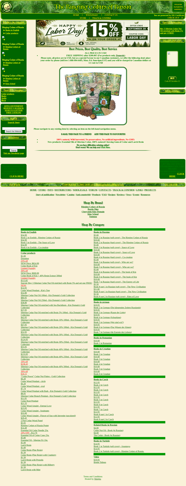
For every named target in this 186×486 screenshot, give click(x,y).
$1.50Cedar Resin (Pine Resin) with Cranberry (38, 453)
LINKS (139, 190)
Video (96, 457)
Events (136, 194)
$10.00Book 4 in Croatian (102, 362)
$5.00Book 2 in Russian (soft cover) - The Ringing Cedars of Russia (121, 236)
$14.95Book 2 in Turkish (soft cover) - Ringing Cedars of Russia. (119, 450)
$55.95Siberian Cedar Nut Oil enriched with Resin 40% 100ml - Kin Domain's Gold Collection (54, 349)
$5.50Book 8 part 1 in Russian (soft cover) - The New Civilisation (120, 285)
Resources (145, 194)
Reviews (121, 194)
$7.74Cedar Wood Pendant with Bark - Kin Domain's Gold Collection (48, 389)
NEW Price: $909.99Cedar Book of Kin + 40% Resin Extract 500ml (41, 274)
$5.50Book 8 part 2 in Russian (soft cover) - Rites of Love (116, 295)
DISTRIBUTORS (63, 190)
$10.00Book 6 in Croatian (102, 372)
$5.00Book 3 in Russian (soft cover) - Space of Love (114, 246)
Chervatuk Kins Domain (93, 212)
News (128, 194)
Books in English (28, 232)
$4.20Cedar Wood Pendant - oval (33, 385)
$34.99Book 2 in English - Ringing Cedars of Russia (40, 236)
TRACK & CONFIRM (123, 190)
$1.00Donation (25, 257)
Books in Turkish (102, 441)
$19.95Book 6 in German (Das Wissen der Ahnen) (112, 326)
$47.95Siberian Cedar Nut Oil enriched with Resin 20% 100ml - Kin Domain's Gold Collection (54, 327)
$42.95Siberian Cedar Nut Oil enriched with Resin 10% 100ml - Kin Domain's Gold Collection (54, 319)
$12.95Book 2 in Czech (101, 383)
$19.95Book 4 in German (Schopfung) (107, 316)
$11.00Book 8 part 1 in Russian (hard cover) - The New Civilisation (120, 290)
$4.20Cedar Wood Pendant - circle (33, 380)
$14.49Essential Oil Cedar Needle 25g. (34, 429)
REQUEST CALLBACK (14, 108)
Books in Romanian (103, 338)
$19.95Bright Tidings (100, 461)
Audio (3, 98)
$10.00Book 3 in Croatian (102, 358)
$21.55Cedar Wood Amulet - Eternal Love (36, 404)
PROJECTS (150, 190)
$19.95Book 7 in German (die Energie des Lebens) (113, 331)
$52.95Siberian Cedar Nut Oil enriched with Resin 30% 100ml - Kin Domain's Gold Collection (54, 334)
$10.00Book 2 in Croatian (102, 353)
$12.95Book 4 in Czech (101, 393)
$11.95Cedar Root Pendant (29, 399)
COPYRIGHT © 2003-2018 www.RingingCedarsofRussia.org (93, 184)
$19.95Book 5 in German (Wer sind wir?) (109, 321)
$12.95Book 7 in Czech (101, 408)
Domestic (120, 55)
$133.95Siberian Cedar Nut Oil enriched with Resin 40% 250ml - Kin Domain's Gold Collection (54, 356)
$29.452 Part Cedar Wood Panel (32, 419)
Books (3, 96)
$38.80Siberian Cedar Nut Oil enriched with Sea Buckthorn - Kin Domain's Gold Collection (53, 305)
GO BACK (15, 184)
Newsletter (60, 194)
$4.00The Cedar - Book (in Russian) (107, 434)
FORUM (93, 190)
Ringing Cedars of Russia (93, 207)
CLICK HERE (17, 176)
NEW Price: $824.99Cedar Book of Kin (30, 264)
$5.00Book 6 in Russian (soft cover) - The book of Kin (115, 270)
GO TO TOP (171, 184)
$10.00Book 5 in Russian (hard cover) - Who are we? (114, 265)
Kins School (93, 214)
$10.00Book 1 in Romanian (103, 342)
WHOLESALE (80, 190)
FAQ (104, 194)
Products (96, 194)
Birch (3, 100)
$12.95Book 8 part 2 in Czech (104, 418)
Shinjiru (97, 479)
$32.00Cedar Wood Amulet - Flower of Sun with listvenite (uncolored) (48, 414)
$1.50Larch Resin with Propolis (32, 458)
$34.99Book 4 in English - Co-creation (34, 246)
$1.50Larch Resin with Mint (30, 468)
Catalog (70, 194)
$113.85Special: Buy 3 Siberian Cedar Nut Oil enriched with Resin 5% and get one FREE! (56, 281)
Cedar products (7, 94)
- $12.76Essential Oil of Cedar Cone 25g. (35, 434)
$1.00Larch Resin (26, 444)
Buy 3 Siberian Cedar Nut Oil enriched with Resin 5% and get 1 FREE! (171, 31)
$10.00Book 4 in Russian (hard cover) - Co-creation (113, 256)
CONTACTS (105, 190)
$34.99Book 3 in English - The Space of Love (38, 241)
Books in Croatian (102, 349)
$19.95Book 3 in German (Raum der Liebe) (110, 311)
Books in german (101, 302)
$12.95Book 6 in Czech (101, 403)
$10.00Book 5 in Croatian (102, 367)
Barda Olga (93, 209)
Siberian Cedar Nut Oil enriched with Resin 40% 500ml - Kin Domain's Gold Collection (54, 365)
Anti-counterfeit (83, 194)
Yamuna (93, 216)
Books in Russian (102, 232)
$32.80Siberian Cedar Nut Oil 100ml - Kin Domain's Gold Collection (48, 294)
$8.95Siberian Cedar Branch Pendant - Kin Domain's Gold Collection (48, 394)
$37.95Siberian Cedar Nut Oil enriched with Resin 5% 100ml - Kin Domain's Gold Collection (53, 312)
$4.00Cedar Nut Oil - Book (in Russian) (108, 429)
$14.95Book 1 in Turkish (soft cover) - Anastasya (112, 445)
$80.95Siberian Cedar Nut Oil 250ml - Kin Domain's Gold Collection (48, 299)
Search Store (14, 122)
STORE (42, 190)
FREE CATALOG (13, 113)
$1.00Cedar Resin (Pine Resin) (32, 448)
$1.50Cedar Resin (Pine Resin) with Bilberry (38, 463)
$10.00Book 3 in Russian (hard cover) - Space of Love (114, 251)
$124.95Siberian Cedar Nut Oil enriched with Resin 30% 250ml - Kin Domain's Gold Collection (54, 342)
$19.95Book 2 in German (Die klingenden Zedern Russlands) (117, 306)
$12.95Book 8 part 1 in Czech (104, 413)
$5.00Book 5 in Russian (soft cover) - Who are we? (113, 261)
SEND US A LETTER (13, 110)
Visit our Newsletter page (13, 153)
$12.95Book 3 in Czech (101, 388)
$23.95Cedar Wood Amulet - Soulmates (35, 409)
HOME (33, 190)
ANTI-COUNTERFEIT (13, 106)
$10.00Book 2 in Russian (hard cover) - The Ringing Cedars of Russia (121, 241)
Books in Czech (101, 379)
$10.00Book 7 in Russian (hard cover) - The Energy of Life (116, 280)
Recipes (111, 194)
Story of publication (45, 194)
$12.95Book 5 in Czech (101, 398)
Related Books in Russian (105, 425)
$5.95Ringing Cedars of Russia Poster (35, 424)
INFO (50, 190)
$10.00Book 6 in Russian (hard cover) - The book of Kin (115, 275)
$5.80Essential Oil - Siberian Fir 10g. (34, 439)
